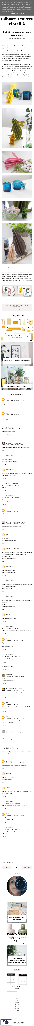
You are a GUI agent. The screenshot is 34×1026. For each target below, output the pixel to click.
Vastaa (4, 408)
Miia (7, 639)
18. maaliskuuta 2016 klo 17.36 (15, 550)
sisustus (25, 305)
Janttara (9, 674)
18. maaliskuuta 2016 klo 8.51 (14, 511)
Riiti (7, 717)
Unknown (9, 469)
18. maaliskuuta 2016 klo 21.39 (11, 582)
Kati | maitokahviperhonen (16, 522)
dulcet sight (19, 1023)
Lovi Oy (30, 41)
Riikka (8, 614)
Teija (7, 399)
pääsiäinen (19, 305)
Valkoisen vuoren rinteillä (17, 21)
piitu (7, 510)
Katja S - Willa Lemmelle (15, 443)
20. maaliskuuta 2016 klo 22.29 (11, 803)
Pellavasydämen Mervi (14, 689)
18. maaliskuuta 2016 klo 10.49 (15, 523)
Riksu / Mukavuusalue (14, 483)
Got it (22, 14)
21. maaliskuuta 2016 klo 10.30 (15, 815)
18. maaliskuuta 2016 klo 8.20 (11, 497)
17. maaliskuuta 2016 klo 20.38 (15, 414)
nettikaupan (10, 58)
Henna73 (9, 731)
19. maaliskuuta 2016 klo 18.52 (15, 676)
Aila (7, 413)
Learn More (14, 14)
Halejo (8, 787)
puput (13, 305)
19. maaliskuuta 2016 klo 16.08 (11, 656)
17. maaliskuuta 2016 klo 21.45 (11, 457)
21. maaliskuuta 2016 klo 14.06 (11, 829)
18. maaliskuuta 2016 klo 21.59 (11, 598)
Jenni (7, 814)
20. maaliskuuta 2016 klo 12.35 (11, 748)
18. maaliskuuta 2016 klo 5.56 (14, 471)
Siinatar (9, 761)
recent (6, 867)
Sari (7, 534)
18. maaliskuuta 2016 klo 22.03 (15, 616)
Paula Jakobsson (12, 548)
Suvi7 (8, 703)
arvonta (8, 305)
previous (27, 867)
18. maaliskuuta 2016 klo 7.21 (10, 485)
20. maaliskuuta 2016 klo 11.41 (14, 732)
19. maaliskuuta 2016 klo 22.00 (15, 718)
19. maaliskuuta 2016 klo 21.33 (15, 704)
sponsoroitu (17, 306)
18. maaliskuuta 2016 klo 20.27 (15, 568)
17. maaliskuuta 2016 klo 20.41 (11, 428)
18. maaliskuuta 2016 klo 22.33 (11, 628)
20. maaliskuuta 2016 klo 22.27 (15, 789)
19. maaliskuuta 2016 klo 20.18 (15, 690)
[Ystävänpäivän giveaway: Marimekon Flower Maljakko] (17, 943)
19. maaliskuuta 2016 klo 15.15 (15, 640)
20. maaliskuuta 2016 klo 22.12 (15, 762)
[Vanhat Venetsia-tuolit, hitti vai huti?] (17, 922)
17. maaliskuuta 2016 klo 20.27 (15, 400)
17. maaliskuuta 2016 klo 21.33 (15, 444)
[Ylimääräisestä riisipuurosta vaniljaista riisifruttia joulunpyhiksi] (17, 965)
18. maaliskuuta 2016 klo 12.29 (15, 536)
